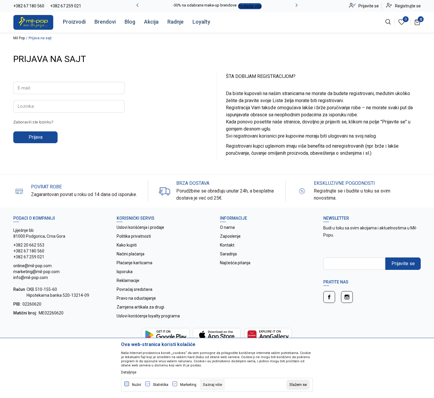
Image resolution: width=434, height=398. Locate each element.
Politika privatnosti (134, 236)
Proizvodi (74, 22)
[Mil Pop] (33, 21)
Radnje (175, 22)
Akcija (151, 22)
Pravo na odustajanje (136, 298)
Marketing (188, 384)
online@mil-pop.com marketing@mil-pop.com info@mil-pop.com (36, 271)
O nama (227, 227)
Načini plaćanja (130, 254)
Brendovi (105, 22)
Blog (130, 22)
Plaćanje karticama (134, 262)
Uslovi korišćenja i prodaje (140, 227)
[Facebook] (329, 297)
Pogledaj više (250, 6)
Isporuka (125, 271)
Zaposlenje (230, 236)
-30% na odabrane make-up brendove (204, 5)
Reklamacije (128, 280)
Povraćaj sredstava (134, 289)
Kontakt (227, 245)
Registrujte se (408, 6)
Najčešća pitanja (235, 262)
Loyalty (201, 22)
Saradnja (228, 254)
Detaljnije (128, 372)
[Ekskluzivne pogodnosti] (302, 191)
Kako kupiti (127, 245)
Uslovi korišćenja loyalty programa (148, 316)
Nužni (136, 384)
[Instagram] (347, 297)
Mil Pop (19, 38)
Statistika (160, 384)
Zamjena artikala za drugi (140, 307)
